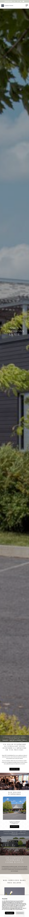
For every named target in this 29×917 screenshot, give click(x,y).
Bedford (25, 740)
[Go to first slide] (24, 814)
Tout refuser (20, 913)
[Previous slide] (5, 813)
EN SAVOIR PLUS (14, 826)
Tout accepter (9, 913)
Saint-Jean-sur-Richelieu (15, 740)
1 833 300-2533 (8, 1)
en (14, 1)
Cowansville (5, 740)
